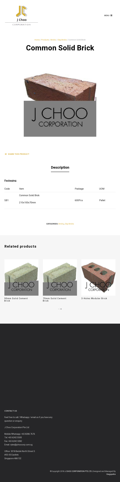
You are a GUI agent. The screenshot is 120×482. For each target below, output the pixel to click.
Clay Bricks (62, 39)
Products (45, 39)
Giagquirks (111, 474)
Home (37, 39)
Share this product (18, 154)
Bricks (53, 39)
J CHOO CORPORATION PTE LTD (78, 471)
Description (60, 167)
